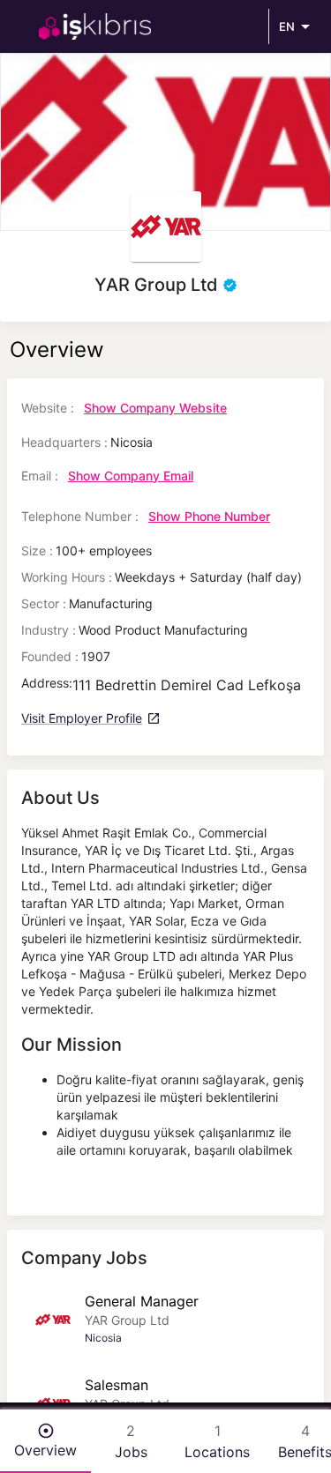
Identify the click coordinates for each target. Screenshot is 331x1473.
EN (287, 26)
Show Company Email (130, 475)
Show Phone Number (209, 516)
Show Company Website (155, 407)
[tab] (45, 1441)
